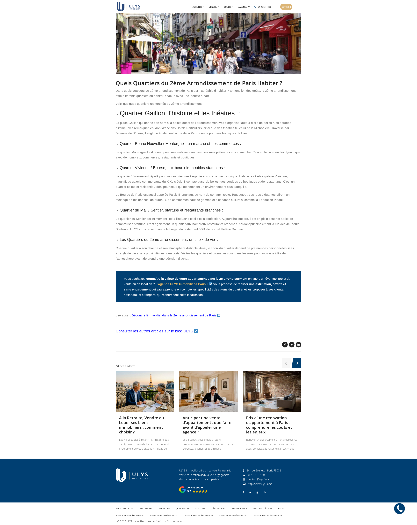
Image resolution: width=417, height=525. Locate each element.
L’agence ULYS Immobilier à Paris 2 (182, 284)
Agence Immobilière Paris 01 (130, 515)
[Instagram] (265, 492)
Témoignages (218, 508)
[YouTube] (257, 492)
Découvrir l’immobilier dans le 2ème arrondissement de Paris (174, 315)
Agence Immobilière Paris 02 (164, 515)
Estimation (164, 508)
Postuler (200, 508)
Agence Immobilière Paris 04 (233, 515)
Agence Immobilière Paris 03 (199, 515)
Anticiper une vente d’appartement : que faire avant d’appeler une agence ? (207, 424)
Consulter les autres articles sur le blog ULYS (154, 331)
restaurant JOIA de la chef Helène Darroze (213, 229)
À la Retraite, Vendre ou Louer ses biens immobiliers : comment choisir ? (141, 424)
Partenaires (146, 508)
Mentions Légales (262, 508)
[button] (193, 489)
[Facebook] (243, 492)
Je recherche (183, 508)
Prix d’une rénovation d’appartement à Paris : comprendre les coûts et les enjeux (269, 424)
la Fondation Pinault (269, 200)
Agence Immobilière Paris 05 (268, 515)
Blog (281, 508)
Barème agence (239, 508)
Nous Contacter (125, 508)
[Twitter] (250, 492)
